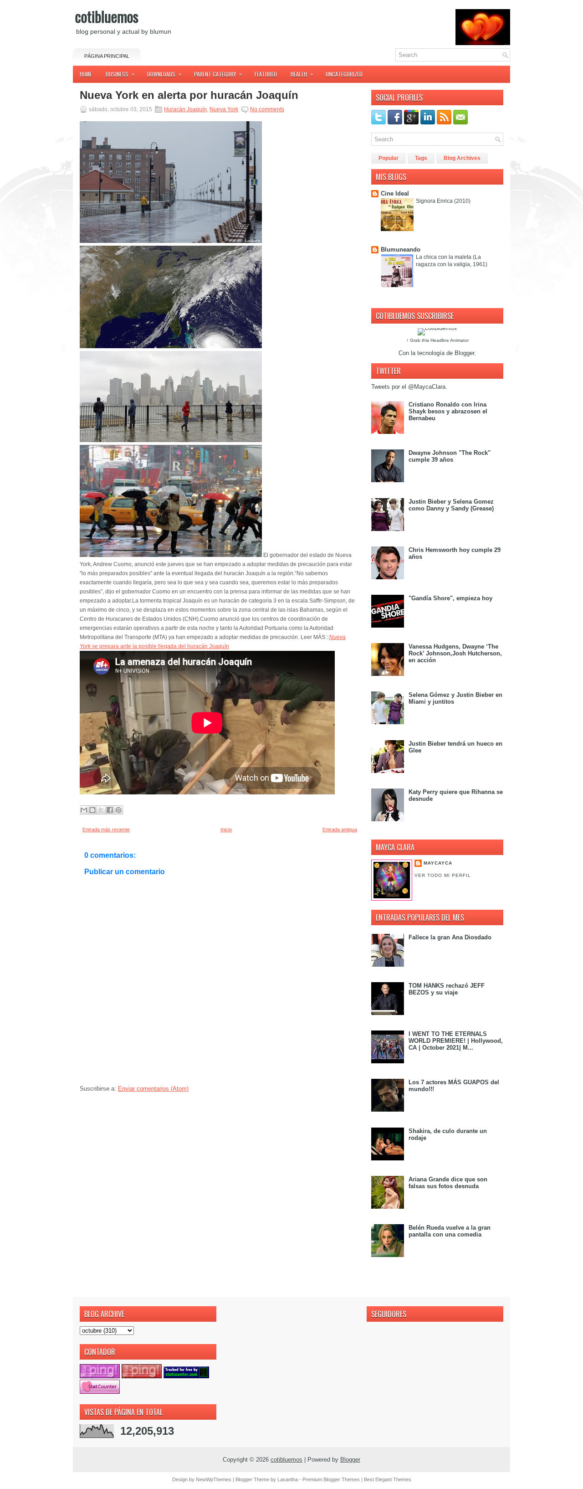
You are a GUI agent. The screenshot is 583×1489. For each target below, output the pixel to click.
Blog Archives (462, 158)
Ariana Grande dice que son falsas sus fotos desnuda (448, 1183)
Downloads (164, 74)
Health (302, 74)
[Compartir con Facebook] (109, 809)
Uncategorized (344, 74)
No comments (267, 109)
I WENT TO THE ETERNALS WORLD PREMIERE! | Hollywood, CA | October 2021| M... (456, 1040)
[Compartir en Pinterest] (118, 809)
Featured (266, 74)
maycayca (438, 863)
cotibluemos (106, 16)
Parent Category (218, 74)
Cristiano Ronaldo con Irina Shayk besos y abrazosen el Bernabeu (448, 411)
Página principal (106, 56)
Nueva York (224, 109)
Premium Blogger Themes (331, 1479)
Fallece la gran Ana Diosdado (450, 937)
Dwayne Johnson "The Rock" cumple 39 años (450, 456)
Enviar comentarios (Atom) (153, 1088)
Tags (421, 158)
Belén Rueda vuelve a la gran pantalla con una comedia (450, 1231)
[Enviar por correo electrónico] (83, 809)
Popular (388, 158)
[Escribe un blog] (92, 809)
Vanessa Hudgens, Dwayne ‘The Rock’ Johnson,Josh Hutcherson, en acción (455, 653)
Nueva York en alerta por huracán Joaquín (189, 95)
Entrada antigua (339, 829)
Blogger (464, 353)
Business (120, 74)
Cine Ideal (395, 193)
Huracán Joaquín (185, 109)
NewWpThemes (213, 1479)
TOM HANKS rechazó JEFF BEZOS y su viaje (447, 989)
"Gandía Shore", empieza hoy (450, 598)
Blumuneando (400, 249)
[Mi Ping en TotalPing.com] (100, 1376)
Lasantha (287, 1479)
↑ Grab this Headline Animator (437, 340)
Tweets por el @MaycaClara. (409, 386)
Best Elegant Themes (387, 1479)
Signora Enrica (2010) (443, 201)
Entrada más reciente (106, 829)
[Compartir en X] (101, 809)
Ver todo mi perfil (442, 875)
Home (86, 74)
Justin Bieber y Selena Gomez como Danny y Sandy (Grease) (451, 505)
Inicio (226, 829)
